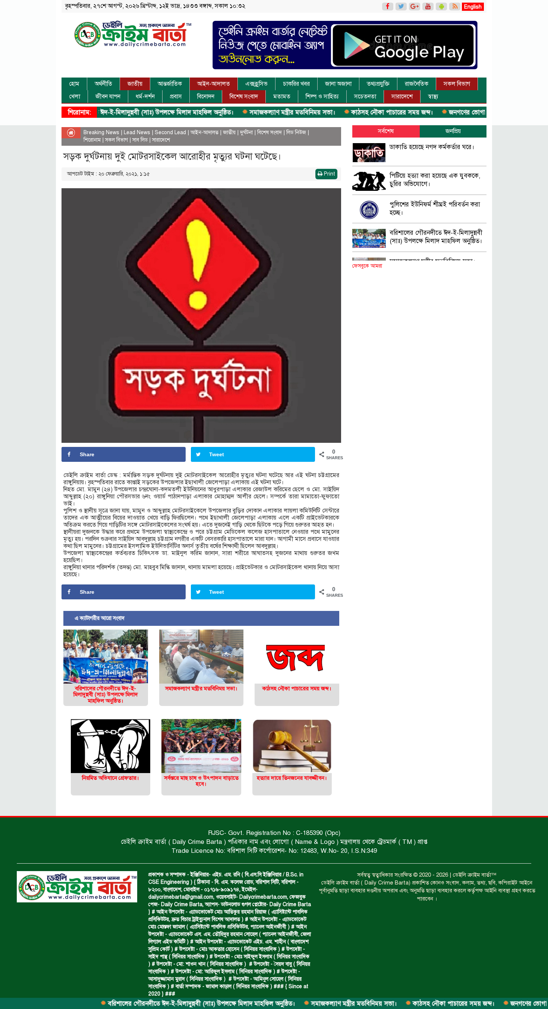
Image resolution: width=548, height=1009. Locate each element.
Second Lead (170, 132)
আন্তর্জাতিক (170, 84)
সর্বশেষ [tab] (386, 131)
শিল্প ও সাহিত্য (322, 96)
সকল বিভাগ (457, 84)
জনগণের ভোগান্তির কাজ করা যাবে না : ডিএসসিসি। (475, 112)
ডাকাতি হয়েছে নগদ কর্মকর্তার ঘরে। (432, 147)
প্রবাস (176, 96)
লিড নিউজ (296, 132)
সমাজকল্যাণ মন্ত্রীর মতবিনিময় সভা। (257, 112)
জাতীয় (134, 84)
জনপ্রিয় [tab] (453, 131)
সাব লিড (140, 140)
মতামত (281, 96)
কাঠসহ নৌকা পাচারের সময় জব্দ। (357, 112)
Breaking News (101, 132)
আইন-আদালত (213, 84)
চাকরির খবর (296, 84)
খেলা (74, 96)
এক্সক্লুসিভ (256, 84)
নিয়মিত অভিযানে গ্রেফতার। (110, 778)
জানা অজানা (338, 84)
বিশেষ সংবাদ (244, 96)
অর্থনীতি (103, 84)
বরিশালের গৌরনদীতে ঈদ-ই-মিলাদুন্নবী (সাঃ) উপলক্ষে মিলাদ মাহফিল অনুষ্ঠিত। (105, 112)
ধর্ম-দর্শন (145, 96)
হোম (74, 84)
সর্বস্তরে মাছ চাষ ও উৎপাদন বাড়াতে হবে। (201, 781)
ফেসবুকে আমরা (367, 266)
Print (328, 174)
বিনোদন (205, 96)
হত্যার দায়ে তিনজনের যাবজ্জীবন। (292, 778)
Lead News (137, 132)
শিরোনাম (92, 140)
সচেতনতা (365, 96)
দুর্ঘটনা (246, 132)
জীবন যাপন (107, 96)
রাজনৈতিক (416, 84)
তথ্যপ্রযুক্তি (378, 84)
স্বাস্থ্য (433, 96)
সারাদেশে (402, 96)
